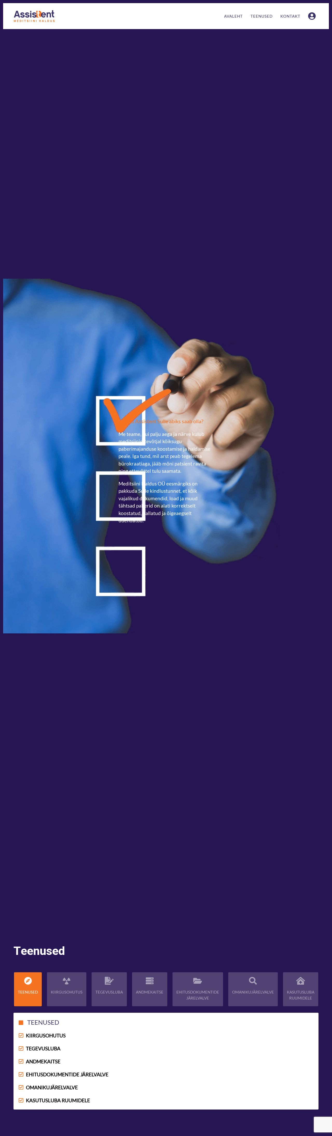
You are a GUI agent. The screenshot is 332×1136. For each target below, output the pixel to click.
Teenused (262, 16)
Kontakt (290, 16)
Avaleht (233, 16)
